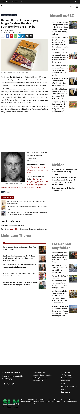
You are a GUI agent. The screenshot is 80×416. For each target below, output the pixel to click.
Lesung (8, 192)
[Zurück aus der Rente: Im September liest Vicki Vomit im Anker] (42, 250)
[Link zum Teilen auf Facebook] (7, 36)
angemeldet (13, 229)
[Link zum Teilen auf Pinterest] (11, 36)
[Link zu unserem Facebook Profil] (4, 384)
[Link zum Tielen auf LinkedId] (23, 36)
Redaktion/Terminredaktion (42, 375)
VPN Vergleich (66, 375)
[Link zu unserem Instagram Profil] (8, 384)
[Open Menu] (77, 7)
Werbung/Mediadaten (40, 378)
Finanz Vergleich (66, 378)
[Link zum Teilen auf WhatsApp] (15, 36)
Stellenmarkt (15, 1)
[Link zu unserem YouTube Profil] (13, 384)
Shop (22, 1)
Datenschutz (65, 392)
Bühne (14, 15)
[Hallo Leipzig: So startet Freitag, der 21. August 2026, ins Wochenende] (73, 269)
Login (76, 1)
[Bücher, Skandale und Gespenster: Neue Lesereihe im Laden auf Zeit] (42, 276)
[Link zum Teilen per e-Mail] (31, 36)
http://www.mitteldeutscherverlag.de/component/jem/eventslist (37, 170)
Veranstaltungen (6, 15)
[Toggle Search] (71, 6)
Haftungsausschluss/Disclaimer (69, 387)
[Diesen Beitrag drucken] (27, 36)
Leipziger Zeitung (5, 1)
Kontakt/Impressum (39, 372)
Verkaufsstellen (38, 381)
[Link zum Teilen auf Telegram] (19, 36)
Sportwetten (65, 381)
